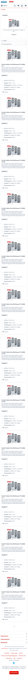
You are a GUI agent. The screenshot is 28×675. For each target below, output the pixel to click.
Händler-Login (14, 653)
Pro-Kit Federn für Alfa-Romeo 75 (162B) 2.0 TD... (13, 400)
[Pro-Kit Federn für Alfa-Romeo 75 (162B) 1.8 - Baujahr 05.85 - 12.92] (14, 438)
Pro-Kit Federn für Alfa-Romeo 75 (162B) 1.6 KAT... (14, 30)
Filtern (5, 40)
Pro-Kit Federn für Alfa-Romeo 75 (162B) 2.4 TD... (13, 352)
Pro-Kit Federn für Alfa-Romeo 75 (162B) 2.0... (13, 65)
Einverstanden (14, 672)
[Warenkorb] (25, 5)
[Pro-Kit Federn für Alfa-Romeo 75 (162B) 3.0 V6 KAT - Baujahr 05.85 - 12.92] (14, 150)
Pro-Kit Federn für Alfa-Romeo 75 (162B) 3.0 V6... (13, 161)
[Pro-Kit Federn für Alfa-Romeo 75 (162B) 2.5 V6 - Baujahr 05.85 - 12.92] (14, 294)
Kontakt (20, 653)
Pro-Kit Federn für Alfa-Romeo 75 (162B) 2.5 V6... (13, 256)
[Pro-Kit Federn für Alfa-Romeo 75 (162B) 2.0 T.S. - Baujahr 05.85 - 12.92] (14, 54)
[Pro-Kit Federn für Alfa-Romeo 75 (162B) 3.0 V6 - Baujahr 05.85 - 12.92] (14, 198)
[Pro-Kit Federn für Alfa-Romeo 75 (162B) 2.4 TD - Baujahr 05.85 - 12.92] (14, 342)
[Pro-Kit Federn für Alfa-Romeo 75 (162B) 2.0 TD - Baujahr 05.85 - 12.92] (14, 390)
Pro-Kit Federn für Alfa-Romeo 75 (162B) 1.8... (13, 544)
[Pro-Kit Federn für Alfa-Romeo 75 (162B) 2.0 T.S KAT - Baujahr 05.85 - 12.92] (14, 102)
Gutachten (6, 653)
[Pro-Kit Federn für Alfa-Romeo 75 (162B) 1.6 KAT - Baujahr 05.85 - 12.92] (14, 23)
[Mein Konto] (21, 5)
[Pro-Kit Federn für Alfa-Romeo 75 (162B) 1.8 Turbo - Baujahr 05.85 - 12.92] (14, 534)
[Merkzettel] (18, 5)
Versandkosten (4, 648)
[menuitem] (4, 5)
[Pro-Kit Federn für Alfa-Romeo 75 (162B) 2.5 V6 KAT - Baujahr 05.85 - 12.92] (14, 246)
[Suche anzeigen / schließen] (14, 5)
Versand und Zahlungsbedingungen (9, 655)
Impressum (19, 658)
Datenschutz (9, 658)
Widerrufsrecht (22, 655)
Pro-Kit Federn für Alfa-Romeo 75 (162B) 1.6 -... (13, 496)
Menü (5, 5)
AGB (14, 658)
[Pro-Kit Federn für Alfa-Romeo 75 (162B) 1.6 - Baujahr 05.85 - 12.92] (14, 486)
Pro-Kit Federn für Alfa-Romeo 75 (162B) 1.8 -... (13, 448)
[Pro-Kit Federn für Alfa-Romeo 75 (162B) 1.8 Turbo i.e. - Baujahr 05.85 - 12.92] (14, 582)
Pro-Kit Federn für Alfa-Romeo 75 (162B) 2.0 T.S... (13, 113)
